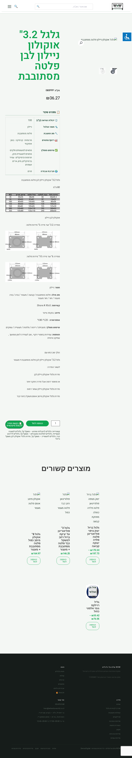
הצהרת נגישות (115, 725)
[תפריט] (9, 6)
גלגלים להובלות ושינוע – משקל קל (37, 431)
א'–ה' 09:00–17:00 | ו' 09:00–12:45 (50, 721)
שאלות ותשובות (114, 712)
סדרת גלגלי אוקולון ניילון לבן (47, 374)
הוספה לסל (37, 423)
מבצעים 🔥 (60, 692)
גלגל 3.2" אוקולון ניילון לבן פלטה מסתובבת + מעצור (37, 360)
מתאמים (61, 684)
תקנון (118, 729)
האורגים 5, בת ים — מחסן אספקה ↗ (50, 717)
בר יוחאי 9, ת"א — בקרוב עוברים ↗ (51, 712)
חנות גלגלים (59, 671)
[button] (81, 43)
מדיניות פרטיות (114, 734)
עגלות (62, 675)
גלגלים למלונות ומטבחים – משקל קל (36, 433)
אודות (118, 704)
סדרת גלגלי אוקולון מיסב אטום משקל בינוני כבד (38, 396)
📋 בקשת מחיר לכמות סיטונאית (14, 424)
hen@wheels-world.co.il (54, 708)
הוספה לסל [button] (63, 560)
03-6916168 (59, 704)
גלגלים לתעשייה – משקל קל (44, 436)
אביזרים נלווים (59, 688)
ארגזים (61, 680)
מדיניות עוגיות (115, 738)
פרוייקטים (116, 717)
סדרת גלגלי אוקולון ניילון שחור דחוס (43, 389)
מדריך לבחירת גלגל (113, 708)
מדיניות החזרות (114, 721)
